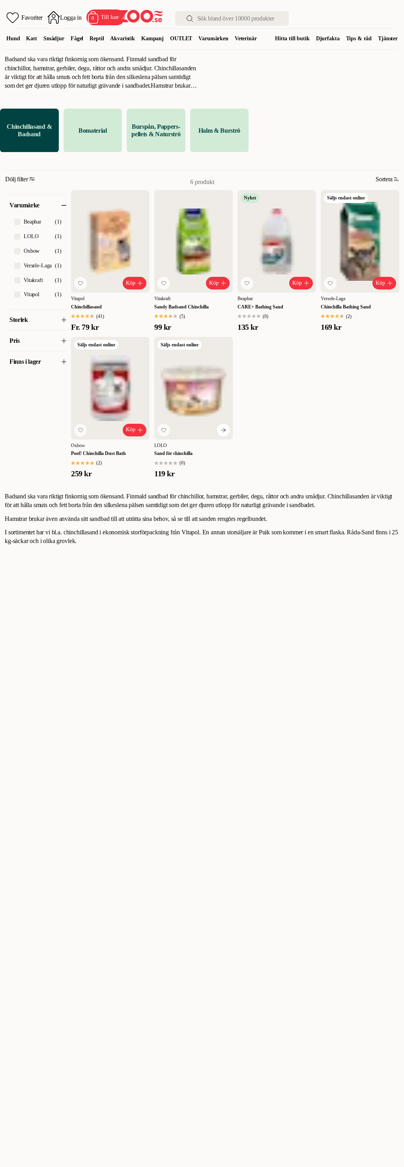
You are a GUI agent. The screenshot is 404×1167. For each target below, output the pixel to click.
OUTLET (181, 38)
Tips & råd (359, 38)
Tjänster (388, 38)
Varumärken (213, 38)
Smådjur (53, 38)
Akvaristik (122, 38)
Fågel (77, 38)
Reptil (97, 38)
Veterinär (246, 38)
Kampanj (152, 38)
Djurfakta (328, 38)
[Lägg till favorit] (80, 283)
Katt (31, 38)
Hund (13, 38)
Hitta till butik (292, 38)
